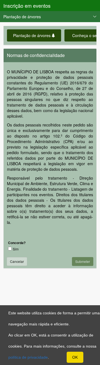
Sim (16, 249)
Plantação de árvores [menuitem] (22, 16)
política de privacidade (28, 357)
